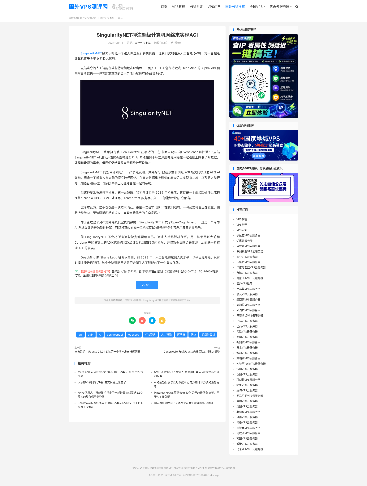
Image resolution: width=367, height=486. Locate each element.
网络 (193, 334)
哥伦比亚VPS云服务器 (249, 278)
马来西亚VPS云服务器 (249, 449)
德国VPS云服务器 (247, 336)
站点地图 (230, 468)
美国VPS (168, 468)
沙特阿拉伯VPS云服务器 (251, 363)
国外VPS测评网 (88, 7)
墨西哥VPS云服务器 (248, 299)
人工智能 (166, 334)
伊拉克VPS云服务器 (248, 235)
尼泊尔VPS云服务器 (248, 310)
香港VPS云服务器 (247, 443)
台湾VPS (178, 468)
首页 (164, 7)
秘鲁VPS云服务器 (247, 385)
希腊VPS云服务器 (247, 331)
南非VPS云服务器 (247, 256)
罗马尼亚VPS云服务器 (249, 395)
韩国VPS (188, 468)
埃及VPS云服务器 (247, 294)
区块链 (181, 334)
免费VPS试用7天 (216, 468)
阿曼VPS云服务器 (247, 422)
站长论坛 (144, 468)
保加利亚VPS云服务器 (249, 251)
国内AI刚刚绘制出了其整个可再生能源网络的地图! (184, 402)
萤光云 (135, 468)
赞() (176, 42)
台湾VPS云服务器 (247, 272)
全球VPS (256, 7)
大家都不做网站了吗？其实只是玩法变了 (102, 382)
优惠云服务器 (279, 7)
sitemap (214, 475)
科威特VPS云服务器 (248, 379)
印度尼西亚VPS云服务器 (251, 267)
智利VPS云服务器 (247, 352)
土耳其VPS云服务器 (248, 288)
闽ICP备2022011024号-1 (196, 475)
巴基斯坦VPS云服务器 (249, 315)
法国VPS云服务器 (247, 369)
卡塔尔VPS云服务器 (248, 262)
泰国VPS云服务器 (247, 374)
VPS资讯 (150, 334)
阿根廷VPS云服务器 (248, 427)
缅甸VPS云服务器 (247, 390)
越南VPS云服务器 (247, 417)
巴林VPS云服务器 (247, 320)
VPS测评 (196, 7)
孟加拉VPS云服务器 (248, 304)
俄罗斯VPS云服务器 (248, 246)
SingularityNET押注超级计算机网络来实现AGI (147, 35)
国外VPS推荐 (235, 7)
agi (80, 334)
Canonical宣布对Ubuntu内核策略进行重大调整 (192, 351)
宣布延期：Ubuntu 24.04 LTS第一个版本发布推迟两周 (107, 351)
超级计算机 (208, 334)
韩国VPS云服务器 (247, 438)
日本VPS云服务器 (247, 347)
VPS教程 (178, 7)
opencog (133, 334)
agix (90, 334)
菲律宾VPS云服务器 (248, 411)
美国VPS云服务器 (247, 401)
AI (100, 334)
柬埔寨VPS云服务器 (248, 358)
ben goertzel (115, 334)
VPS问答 (214, 7)
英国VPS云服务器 (247, 406)
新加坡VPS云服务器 (248, 342)
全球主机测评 (156, 468)
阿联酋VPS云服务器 (248, 433)
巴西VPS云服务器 (247, 326)
